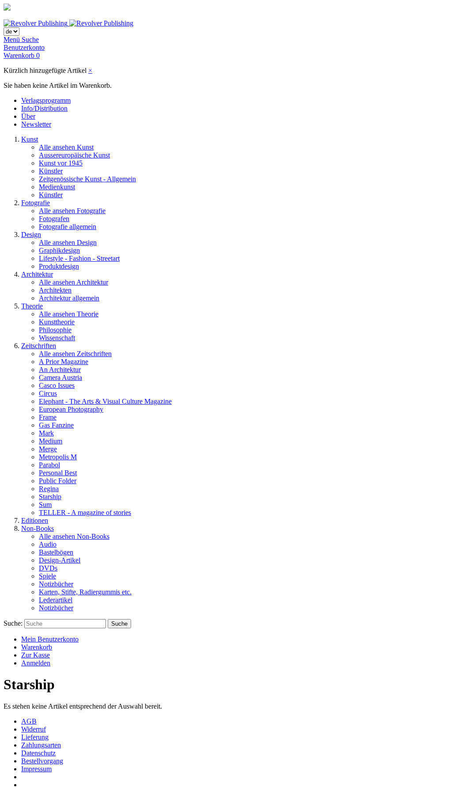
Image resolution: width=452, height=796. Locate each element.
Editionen (34, 520)
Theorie (32, 306)
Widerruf (33, 729)
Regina (49, 488)
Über (28, 116)
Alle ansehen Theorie (68, 314)
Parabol (49, 465)
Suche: (13, 623)
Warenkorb (36, 647)
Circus (48, 393)
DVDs (48, 568)
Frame (47, 417)
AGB (29, 721)
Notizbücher (56, 584)
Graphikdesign (59, 250)
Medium (50, 441)
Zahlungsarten (41, 745)
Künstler (51, 171)
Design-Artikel (59, 560)
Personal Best (58, 473)
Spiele (47, 576)
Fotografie (35, 203)
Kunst (29, 139)
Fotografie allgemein (67, 226)
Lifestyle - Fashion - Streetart (79, 258)
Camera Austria (60, 377)
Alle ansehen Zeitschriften (75, 353)
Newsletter (36, 124)
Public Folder (57, 480)
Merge (48, 449)
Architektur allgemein (69, 298)
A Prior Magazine (63, 361)
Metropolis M (58, 457)
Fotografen (54, 218)
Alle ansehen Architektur (73, 282)
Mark (46, 433)
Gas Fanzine (56, 425)
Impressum (36, 769)
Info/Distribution (44, 108)
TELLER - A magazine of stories (85, 512)
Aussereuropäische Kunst (74, 155)
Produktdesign (59, 266)
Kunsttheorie (57, 322)
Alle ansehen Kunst (66, 147)
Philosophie (55, 330)
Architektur (37, 274)
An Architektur (60, 369)
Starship (50, 496)
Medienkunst (57, 187)
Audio (47, 544)
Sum (45, 504)
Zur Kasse (35, 655)
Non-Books (37, 528)
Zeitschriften (38, 345)
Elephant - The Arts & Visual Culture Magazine (105, 401)
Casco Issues (57, 385)
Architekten (55, 290)
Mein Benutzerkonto (50, 639)
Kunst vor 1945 (61, 163)
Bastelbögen (56, 552)
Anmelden (35, 663)
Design (31, 234)
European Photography (71, 409)
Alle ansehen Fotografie (72, 210)
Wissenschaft (57, 338)
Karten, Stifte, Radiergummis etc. (85, 592)
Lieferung (35, 737)
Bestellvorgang (42, 761)
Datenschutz (38, 753)
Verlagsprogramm (46, 100)
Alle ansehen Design (68, 242)
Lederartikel (55, 600)
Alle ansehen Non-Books (74, 536)
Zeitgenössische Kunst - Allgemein (87, 179)
